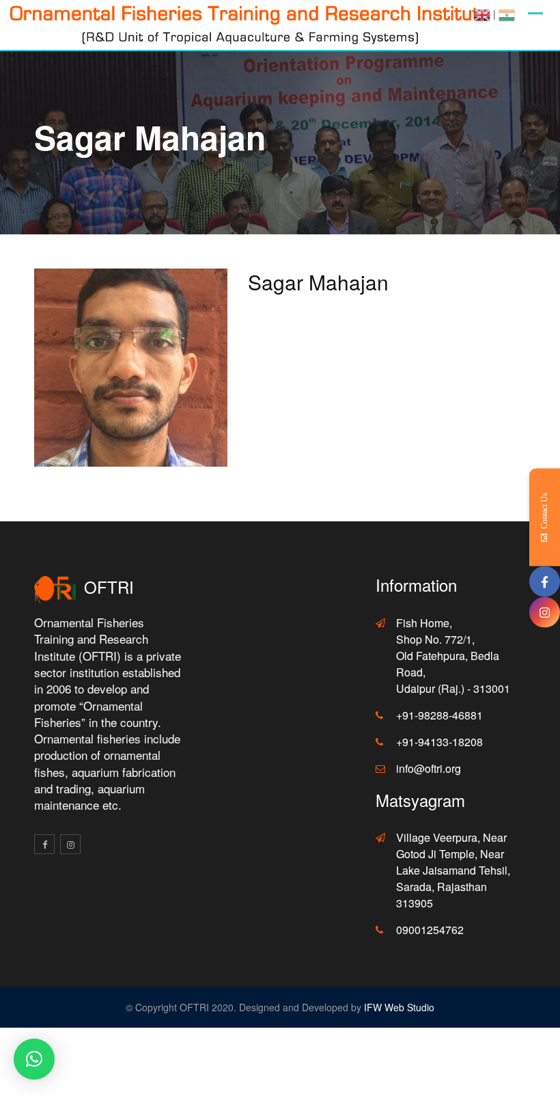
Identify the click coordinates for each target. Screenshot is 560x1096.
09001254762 (430, 929)
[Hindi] (507, 13)
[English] (482, 13)
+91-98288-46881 (439, 715)
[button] (34, 1059)
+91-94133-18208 (439, 742)
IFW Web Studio (399, 1007)
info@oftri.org (428, 768)
